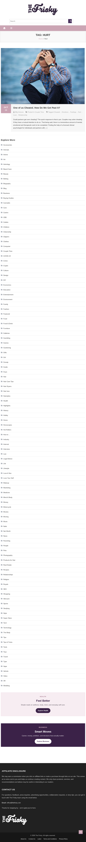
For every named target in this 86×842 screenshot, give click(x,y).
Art (4, 159)
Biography (7, 183)
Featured (6, 314)
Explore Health (43, 710)
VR (4, 681)
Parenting (6, 541)
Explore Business (43, 741)
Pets (4, 550)
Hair (4, 377)
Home (5, 420)
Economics (7, 285)
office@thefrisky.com (14, 803)
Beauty (5, 174)
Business (6, 193)
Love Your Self (8, 478)
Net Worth (7, 531)
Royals (5, 584)
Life (4, 463)
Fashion (6, 309)
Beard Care (7, 169)
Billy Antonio (19, 112)
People (5, 546)
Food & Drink (8, 323)
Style (5, 613)
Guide (5, 367)
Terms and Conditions (50, 839)
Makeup (6, 483)
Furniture (6, 328)
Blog (4, 188)
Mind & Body (7, 497)
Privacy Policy (63, 839)
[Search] (70, 21)
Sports (5, 603)
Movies (5, 512)
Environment (7, 299)
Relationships (8, 574)
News (5, 536)
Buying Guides (8, 198)
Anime (5, 154)
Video (5, 676)
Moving (6, 517)
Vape (5, 666)
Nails (5, 526)
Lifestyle (6, 468)
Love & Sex (7, 473)
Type (5, 661)
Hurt (79, 112)
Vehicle (5, 671)
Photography (7, 555)
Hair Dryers (7, 386)
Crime (5, 261)
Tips (4, 637)
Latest (39, 839)
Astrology (6, 164)
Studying (6, 608)
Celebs (5, 222)
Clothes (6, 241)
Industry (6, 439)
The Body (6, 632)
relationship (22, 115)
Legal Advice (7, 459)
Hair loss (6, 391)
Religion (6, 579)
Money (5, 502)
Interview (6, 449)
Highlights (6, 406)
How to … (6, 434)
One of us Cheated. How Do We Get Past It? (36, 108)
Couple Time (39, 112)
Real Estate (7, 565)
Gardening (7, 348)
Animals (6, 150)
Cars (5, 208)
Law (4, 454)
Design (5, 275)
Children (6, 227)
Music (5, 521)
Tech (5, 623)
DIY (4, 280)
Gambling (6, 338)
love (15, 115)
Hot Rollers (7, 430)
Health (5, 401)
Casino (5, 212)
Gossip (5, 362)
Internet (6, 444)
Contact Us (32, 839)
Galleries (6, 333)
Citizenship (7, 232)
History (5, 410)
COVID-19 (7, 256)
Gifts (5, 352)
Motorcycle (7, 507)
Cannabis (6, 203)
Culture (6, 270)
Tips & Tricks (7, 642)
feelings (73, 112)
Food (5, 319)
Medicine (6, 492)
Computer (6, 246)
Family (5, 304)
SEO (5, 589)
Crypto (5, 266)
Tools (5, 647)
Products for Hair (9, 560)
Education (6, 290)
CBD (5, 217)
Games (6, 343)
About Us (23, 839)
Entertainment (8, 294)
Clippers (6, 237)
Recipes (6, 570)
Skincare (6, 599)
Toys (5, 652)
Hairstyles (6, 396)
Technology (7, 628)
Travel (5, 657)
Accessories (7, 145)
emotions (65, 112)
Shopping (6, 594)
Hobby (5, 415)
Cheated (57, 112)
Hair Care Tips (8, 381)
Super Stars (7, 618)
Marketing (6, 488)
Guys (5, 372)
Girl (4, 357)
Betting (5, 179)
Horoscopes (7, 425)
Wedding (6, 686)
